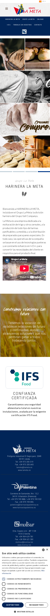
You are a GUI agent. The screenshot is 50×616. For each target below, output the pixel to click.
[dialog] (25, 581)
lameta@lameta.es (24, 467)
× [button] (47, 550)
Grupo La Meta (28, 19)
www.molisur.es (24, 545)
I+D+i (9, 25)
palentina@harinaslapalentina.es (24, 505)
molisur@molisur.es (24, 542)
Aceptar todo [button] (12, 605)
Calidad (40, 19)
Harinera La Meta (12, 19)
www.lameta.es (24, 470)
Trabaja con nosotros (22, 25)
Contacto (38, 25)
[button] (25, 611)
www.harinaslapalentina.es (24, 507)
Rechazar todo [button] (36, 605)
